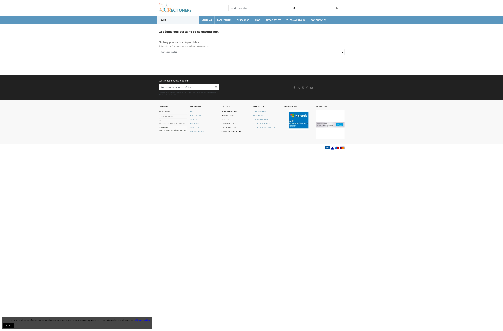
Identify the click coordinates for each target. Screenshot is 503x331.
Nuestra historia (229, 111)
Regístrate (194, 120)
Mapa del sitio (228, 115)
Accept (9, 325)
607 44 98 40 (167, 116)
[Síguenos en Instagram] (303, 87)
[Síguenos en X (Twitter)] (298, 87)
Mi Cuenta (194, 124)
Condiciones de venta (231, 132)
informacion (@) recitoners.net (172, 123)
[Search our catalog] (294, 8)
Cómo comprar (259, 111)
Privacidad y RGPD (229, 124)
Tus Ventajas (195, 115)
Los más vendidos (261, 120)
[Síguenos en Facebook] (294, 87)
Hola (192, 111)
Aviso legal (227, 120)
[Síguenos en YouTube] (311, 87)
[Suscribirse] (216, 87)
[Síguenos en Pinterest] (307, 87)
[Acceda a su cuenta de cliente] (336, 8)
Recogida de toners (261, 124)
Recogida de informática (264, 128)
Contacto (194, 128)
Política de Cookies (230, 128)
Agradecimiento (197, 132)
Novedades (258, 115)
